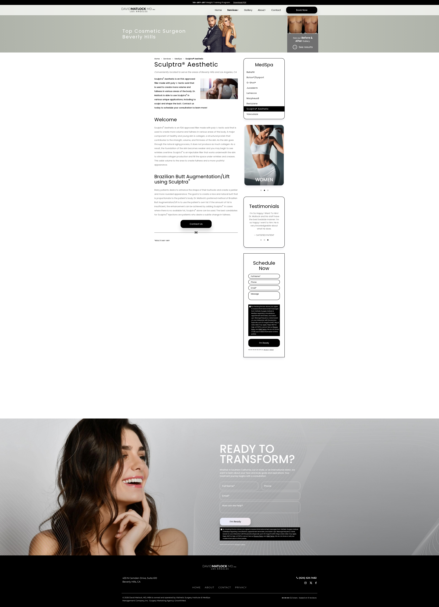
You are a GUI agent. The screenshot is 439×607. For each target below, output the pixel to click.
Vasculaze (252, 114)
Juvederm (252, 87)
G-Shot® (251, 82)
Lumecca (252, 93)
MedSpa (178, 58)
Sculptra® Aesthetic (258, 108)
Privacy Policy (258, 536)
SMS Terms (263, 329)
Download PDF (239, 2)
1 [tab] (261, 190)
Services (232, 10)
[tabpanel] (264, 155)
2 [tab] (264, 190)
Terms (271, 349)
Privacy (266, 349)
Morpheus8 (253, 98)
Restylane (252, 103)
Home (218, 10)
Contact (276, 10)
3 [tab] (267, 190)
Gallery (248, 10)
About (261, 10)
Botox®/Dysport (255, 77)
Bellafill (251, 72)
